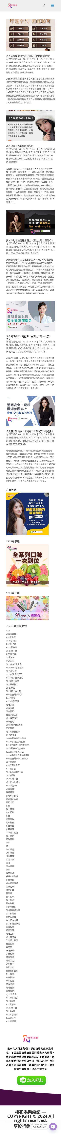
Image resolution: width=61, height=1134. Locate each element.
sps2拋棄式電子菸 (14, 674)
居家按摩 (10, 977)
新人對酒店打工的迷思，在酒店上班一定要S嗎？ (28, 337)
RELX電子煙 (11, 647)
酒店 (38, 69)
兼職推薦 (23, 62)
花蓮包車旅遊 (12, 876)
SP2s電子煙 (11, 671)
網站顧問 (10, 660)
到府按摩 (10, 980)
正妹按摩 (10, 950)
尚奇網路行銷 (12, 799)
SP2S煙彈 (10, 687)
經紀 (29, 65)
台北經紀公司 (12, 970)
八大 (41, 59)
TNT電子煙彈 (12, 832)
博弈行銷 (10, 903)
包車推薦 (10, 809)
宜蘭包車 (10, 889)
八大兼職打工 (12, 634)
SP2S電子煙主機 (13, 691)
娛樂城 (9, 893)
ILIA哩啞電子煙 (13, 765)
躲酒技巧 (42, 155)
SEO (8, 842)
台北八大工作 (12, 714)
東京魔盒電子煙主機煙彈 (17, 758)
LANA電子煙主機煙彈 (15, 741)
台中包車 (10, 896)
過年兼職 (13, 69)
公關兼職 (10, 859)
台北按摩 (10, 943)
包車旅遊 (10, 825)
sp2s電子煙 (11, 640)
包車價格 (10, 812)
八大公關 (48, 59)
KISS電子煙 (11, 644)
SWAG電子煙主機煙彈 (16, 738)
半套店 (9, 947)
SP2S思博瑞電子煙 (14, 772)
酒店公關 (46, 69)
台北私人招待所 (13, 782)
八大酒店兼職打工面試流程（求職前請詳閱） (28, 56)
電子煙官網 (11, 761)
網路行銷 (10, 721)
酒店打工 (10, 964)
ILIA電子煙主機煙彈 (15, 751)
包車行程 (10, 822)
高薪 (22, 72)
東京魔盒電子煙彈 (14, 694)
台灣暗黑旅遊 (12, 795)
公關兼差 (10, 856)
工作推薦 (38, 62)
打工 (50, 62)
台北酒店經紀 (12, 718)
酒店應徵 (10, 852)
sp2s (8, 630)
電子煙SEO (11, 735)
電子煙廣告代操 (13, 731)
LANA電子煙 (11, 997)
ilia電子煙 (10, 657)
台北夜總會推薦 (13, 923)
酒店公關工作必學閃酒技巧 (19, 145)
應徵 (45, 62)
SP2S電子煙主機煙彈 (15, 748)
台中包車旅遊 (12, 883)
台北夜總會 (11, 913)
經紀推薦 (36, 65)
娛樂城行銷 (11, 906)
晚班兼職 (22, 65)
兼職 (16, 62)
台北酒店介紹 (12, 920)
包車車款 (10, 819)
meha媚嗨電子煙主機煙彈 (17, 755)
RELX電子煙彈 (12, 701)
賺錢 (44, 65)
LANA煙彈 (10, 698)
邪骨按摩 (10, 927)
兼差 (11, 62)
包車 (8, 805)
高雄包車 (10, 886)
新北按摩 (10, 974)
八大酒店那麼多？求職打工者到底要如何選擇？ (30, 431)
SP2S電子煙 (11, 650)
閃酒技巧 (15, 72)
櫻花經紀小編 (15, 59)
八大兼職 (10, 708)
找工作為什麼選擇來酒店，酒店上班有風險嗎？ (30, 240)
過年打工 (31, 69)
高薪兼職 (29, 72)
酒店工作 (10, 933)
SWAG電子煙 (12, 778)
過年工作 (22, 69)
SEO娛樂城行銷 (13, 910)
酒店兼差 (10, 849)
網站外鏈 (10, 873)
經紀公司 (10, 802)
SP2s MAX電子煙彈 (14, 667)
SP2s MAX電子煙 (13, 664)
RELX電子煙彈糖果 (14, 677)
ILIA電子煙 (11, 637)
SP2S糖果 (10, 775)
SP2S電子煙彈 (12, 681)
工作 (30, 62)
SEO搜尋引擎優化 (14, 724)
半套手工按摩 (12, 940)
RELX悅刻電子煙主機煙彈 (17, 745)
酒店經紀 (10, 711)
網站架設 (10, 728)
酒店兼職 (10, 704)
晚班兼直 (13, 65)
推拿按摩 (10, 792)
